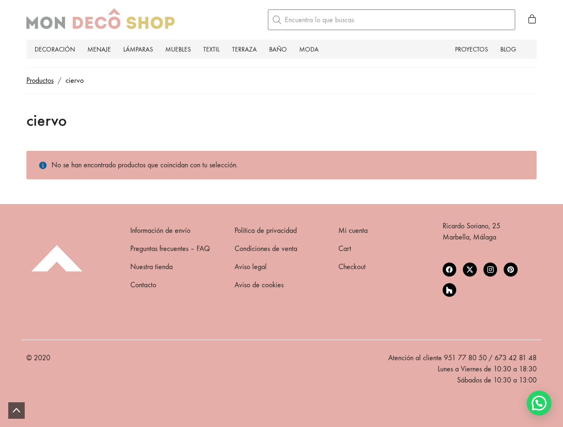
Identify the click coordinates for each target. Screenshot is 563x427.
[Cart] (532, 19)
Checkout (352, 267)
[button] (539, 403)
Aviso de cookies (259, 285)
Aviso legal (251, 267)
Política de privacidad (266, 230)
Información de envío (160, 230)
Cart (344, 248)
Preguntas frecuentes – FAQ (170, 248)
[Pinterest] (511, 270)
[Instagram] (490, 270)
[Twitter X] (470, 270)
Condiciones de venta (266, 248)
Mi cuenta (353, 230)
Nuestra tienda (151, 267)
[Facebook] (450, 270)
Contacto (143, 285)
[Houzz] (450, 290)
